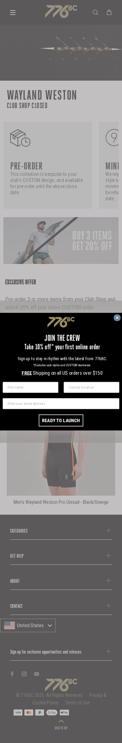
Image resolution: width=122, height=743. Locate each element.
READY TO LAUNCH (61, 420)
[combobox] (89, 387)
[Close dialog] (117, 317)
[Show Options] (114, 387)
